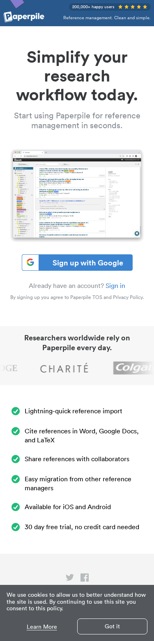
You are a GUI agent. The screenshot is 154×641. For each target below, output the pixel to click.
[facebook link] (84, 579)
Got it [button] (112, 626)
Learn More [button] (42, 626)
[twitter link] (70, 579)
